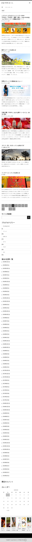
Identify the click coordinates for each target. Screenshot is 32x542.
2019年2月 (5, 334)
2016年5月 (5, 426)
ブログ (4, 247)
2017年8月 (5, 383)
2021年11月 (5, 301)
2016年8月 (5, 416)
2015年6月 (5, 462)
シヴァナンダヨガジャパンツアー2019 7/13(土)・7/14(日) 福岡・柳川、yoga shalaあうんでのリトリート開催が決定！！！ (16, 17)
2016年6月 (5, 423)
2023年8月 (5, 271)
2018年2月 (5, 363)
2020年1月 (5, 307)
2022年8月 (5, 288)
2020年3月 (5, 304)
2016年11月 (5, 406)
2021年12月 (5, 298)
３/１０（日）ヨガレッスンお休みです (13, 145)
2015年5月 (5, 465)
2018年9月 (5, 350)
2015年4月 (5, 469)
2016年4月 (5, 429)
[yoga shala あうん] (7, 3)
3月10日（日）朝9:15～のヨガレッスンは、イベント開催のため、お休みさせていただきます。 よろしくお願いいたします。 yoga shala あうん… (15, 164)
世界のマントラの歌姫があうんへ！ (12, 81)
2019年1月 (5, 337)
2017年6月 (5, 386)
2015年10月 (5, 449)
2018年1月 (5, 367)
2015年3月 (5, 472)
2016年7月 (5, 419)
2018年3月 (5, 360)
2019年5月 (5, 324)
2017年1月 (5, 400)
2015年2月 (5, 475)
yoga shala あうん (14, 539)
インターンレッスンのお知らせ (11, 172)
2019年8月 (5, 317)
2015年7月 (5, 459)
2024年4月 (5, 265)
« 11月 (8, 510)
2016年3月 (5, 433)
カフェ (9, 116)
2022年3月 (5, 294)
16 (10, 208)
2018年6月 (5, 357)
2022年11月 (5, 281)
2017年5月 (5, 390)
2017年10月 (5, 377)
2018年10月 (5, 347)
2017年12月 (5, 370)
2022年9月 (5, 284)
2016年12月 (5, 403)
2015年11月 (5, 446)
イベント (5, 21)
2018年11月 (5, 344)
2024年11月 (5, 261)
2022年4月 (5, 291)
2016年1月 (5, 439)
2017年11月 (5, 373)
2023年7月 (5, 275)
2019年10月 (5, 314)
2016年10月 (5, 409)
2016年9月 (5, 413)
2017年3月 (5, 393)
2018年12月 (5, 340)
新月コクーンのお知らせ (9, 50)
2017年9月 (5, 380)
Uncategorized (6, 226)
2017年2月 (5, 396)
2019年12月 (5, 311)
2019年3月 (5, 331)
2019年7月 (5, 321)
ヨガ (9, 21)
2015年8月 (5, 456)
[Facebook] (25, 540)
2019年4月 (5, 327)
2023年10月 (5, 268)
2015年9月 (5, 452)
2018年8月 (5, 354)
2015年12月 (5, 442)
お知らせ (5, 147)
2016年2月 (5, 436)
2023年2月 (5, 278)
